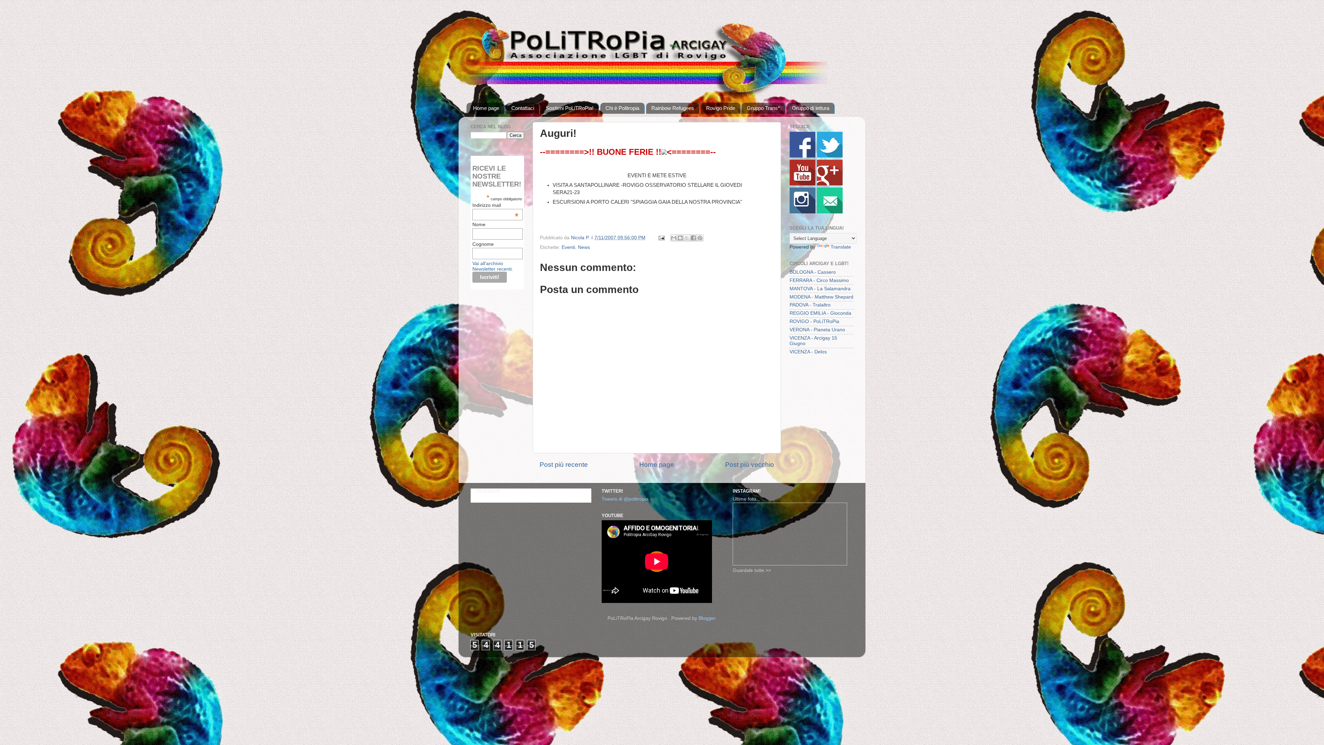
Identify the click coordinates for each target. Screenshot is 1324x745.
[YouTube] (802, 184)
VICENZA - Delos (808, 351)
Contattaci (522, 108)
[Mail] (830, 211)
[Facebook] (802, 156)
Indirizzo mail (495, 205)
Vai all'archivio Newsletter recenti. (492, 266)
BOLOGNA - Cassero (813, 272)
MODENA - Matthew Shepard (821, 297)
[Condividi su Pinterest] (699, 237)
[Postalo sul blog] (680, 237)
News (584, 247)
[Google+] (830, 184)
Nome (478, 224)
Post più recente (564, 464)
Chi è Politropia (622, 108)
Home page (486, 108)
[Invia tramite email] (673, 237)
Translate (841, 247)
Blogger (707, 618)
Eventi (568, 247)
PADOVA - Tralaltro (810, 305)
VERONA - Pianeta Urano (817, 329)
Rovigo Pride (720, 108)
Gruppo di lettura (810, 108)
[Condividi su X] (686, 237)
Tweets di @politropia (625, 499)
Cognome (483, 244)
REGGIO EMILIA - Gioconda (820, 313)
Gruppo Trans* (763, 108)
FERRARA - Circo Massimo (819, 280)
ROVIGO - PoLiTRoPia (814, 321)
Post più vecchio (749, 464)
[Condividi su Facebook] (693, 237)
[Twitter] (830, 156)
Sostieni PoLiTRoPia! (569, 108)
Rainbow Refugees (672, 108)
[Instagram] (802, 211)
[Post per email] (661, 237)
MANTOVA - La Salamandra (820, 288)
